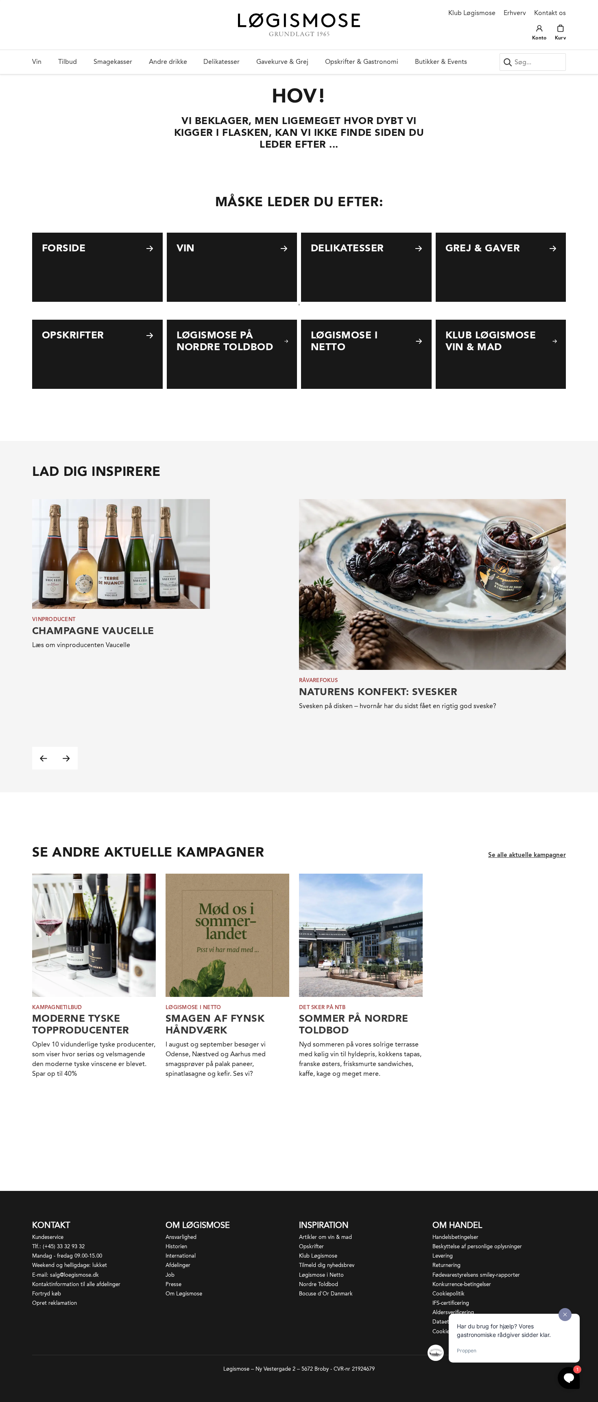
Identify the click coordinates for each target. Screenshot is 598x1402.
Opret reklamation (54, 1303)
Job (170, 1275)
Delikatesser (221, 61)
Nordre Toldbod (318, 1284)
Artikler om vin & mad (325, 1237)
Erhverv (515, 13)
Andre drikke (168, 61)
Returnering (446, 1265)
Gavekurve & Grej (282, 61)
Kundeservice (47, 1237)
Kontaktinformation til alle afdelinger (76, 1284)
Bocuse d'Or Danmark (326, 1294)
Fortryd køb (46, 1294)
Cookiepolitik (448, 1294)
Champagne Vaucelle (93, 631)
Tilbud (67, 61)
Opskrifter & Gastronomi (361, 61)
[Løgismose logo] (299, 25)
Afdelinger (178, 1265)
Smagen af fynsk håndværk (215, 1024)
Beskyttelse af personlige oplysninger (477, 1246)
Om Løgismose (184, 1294)
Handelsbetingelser (455, 1237)
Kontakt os (550, 13)
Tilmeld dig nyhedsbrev (326, 1265)
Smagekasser (113, 61)
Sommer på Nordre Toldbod (353, 1024)
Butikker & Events (441, 61)
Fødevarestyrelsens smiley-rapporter (476, 1275)
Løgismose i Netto (321, 1275)
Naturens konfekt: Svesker (378, 692)
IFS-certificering (450, 1303)
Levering (442, 1256)
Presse (173, 1284)
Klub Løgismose (471, 13)
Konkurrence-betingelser (461, 1284)
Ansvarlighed (181, 1237)
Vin (36, 61)
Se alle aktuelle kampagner (527, 855)
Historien (176, 1246)
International (181, 1256)
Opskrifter (311, 1246)
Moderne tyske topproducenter (80, 1024)
